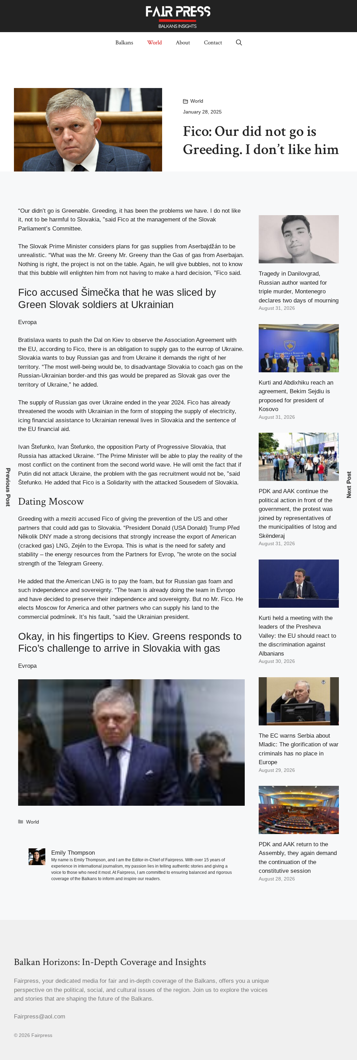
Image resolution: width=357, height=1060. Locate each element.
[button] (239, 42)
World (154, 42)
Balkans (124, 42)
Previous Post (8, 487)
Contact (213, 42)
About (183, 42)
